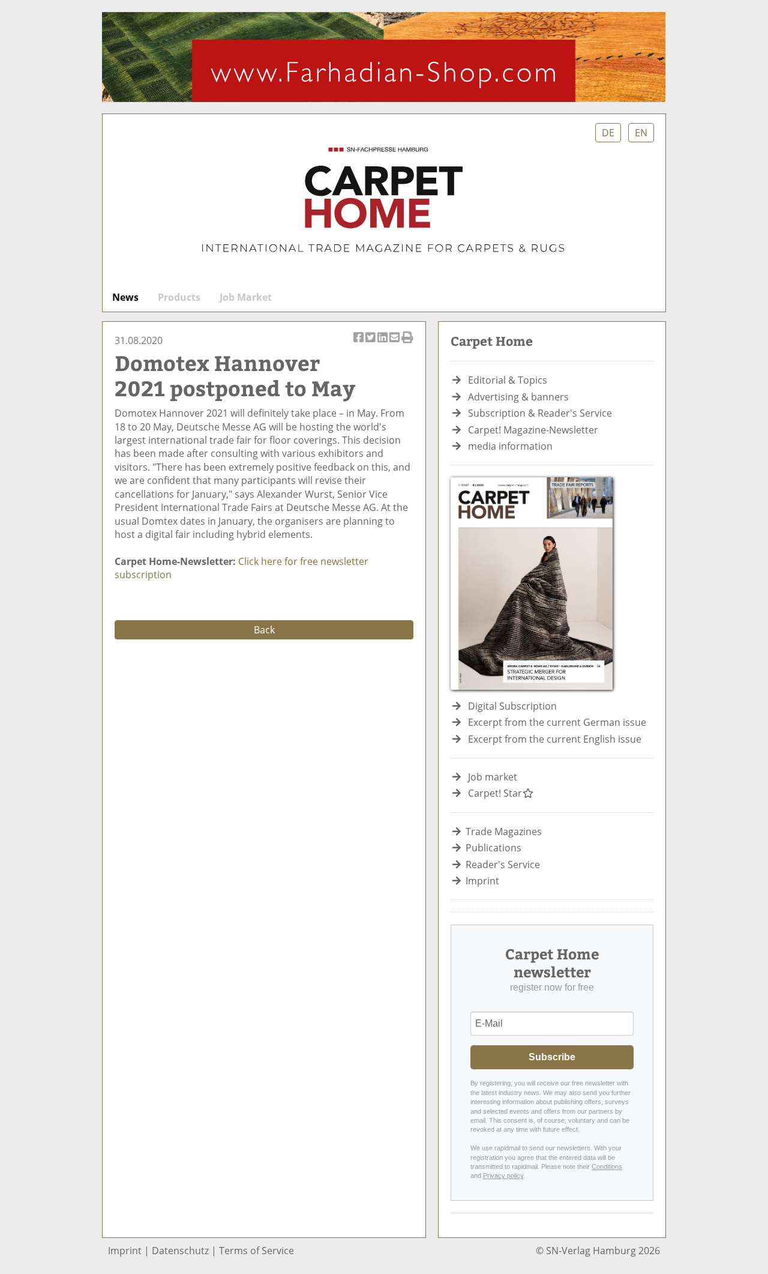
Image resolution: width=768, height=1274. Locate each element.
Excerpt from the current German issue (557, 722)
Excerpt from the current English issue (554, 739)
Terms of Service (256, 1250)
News (125, 297)
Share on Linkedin (383, 344)
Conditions (607, 1166)
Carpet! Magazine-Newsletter (533, 429)
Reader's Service (503, 864)
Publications (493, 847)
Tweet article (371, 344)
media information (510, 446)
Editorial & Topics (507, 380)
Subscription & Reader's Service (540, 413)
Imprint (482, 880)
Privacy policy (503, 1175)
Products (179, 297)
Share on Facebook (359, 344)
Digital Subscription (512, 706)
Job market (492, 776)
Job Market (246, 297)
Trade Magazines (504, 831)
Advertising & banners (518, 396)
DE (608, 132)
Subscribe (552, 1057)
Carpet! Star (495, 793)
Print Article (407, 344)
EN (641, 132)
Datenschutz (180, 1250)
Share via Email (395, 344)
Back (264, 629)
